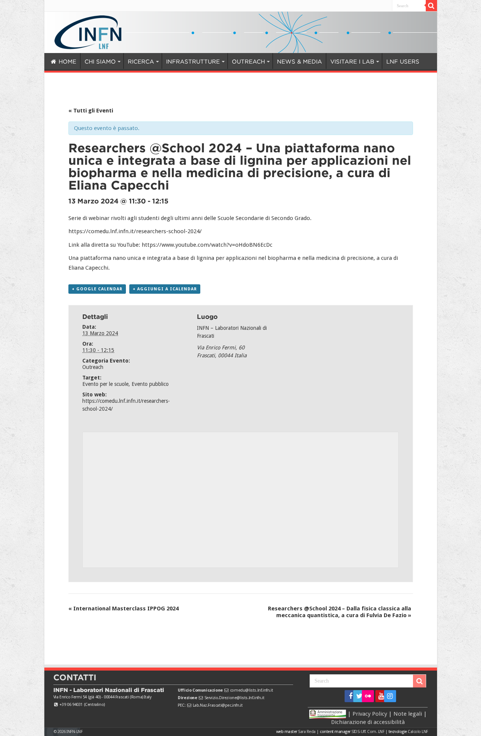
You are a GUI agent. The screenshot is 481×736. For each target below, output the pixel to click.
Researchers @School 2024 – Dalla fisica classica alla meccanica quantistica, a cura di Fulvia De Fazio (339, 612)
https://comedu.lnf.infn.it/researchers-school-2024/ (135, 231)
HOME (66, 62)
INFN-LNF (74, 731)
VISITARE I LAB (314, 62)
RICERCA (129, 62)
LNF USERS (360, 62)
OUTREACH (222, 62)
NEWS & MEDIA (268, 62)
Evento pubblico (150, 384)
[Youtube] (379, 696)
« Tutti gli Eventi (90, 110)
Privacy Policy (369, 713)
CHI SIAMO (94, 62)
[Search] (431, 5)
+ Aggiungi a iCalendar (165, 289)
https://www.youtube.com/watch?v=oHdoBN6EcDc (207, 244)
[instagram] (387, 696)
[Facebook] (348, 696)
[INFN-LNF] (87, 31)
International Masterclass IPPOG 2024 (123, 608)
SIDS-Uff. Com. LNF (367, 731)
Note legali (407, 713)
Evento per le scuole (105, 384)
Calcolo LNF (418, 731)
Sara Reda (306, 731)
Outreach (92, 367)
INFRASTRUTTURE (174, 62)
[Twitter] (356, 696)
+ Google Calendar (97, 289)
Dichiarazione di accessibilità (368, 722)
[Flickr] (368, 696)
